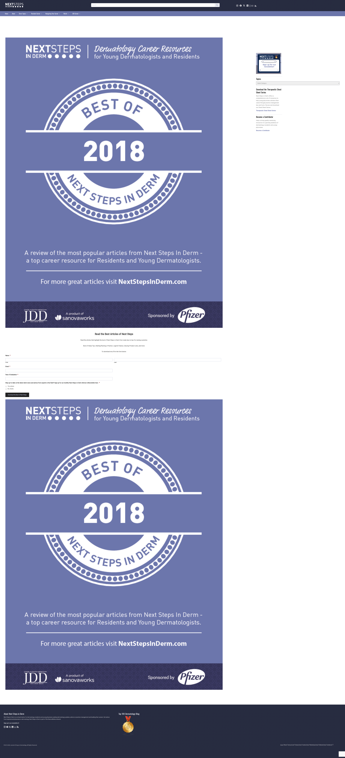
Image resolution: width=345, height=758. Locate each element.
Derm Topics (22, 14)
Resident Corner (35, 14)
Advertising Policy (314, 744)
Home (6, 14)
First (6, 362)
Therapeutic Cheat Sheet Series (266, 110)
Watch (65, 14)
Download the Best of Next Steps (17, 395)
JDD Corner (75, 14)
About (13, 14)
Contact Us (329, 744)
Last (115, 362)
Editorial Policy (322, 744)
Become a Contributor (263, 130)
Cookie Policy (305, 744)
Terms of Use (291, 744)
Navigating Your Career (51, 14)
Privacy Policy (298, 744)
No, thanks (11, 389)
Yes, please (11, 386)
